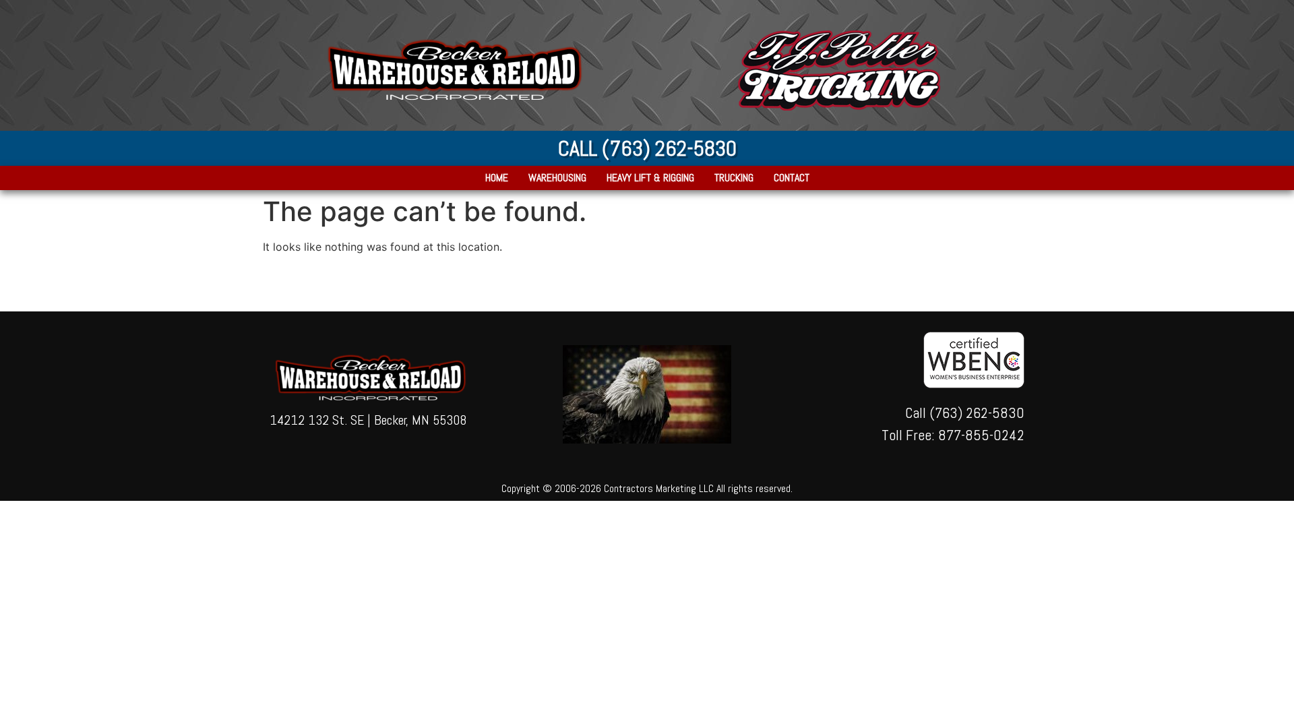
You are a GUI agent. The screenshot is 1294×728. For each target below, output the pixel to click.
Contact (791, 178)
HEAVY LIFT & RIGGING (650, 178)
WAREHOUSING (557, 178)
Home (496, 178)
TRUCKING (733, 178)
